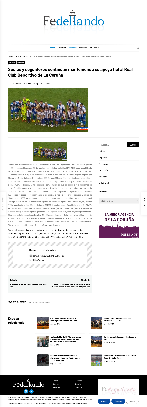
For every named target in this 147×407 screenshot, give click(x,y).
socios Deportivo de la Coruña (69, 237)
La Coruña (20, 63)
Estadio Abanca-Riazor (65, 233)
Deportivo (12, 233)
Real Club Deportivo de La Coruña (23, 237)
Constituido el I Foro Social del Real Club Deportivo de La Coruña (120, 356)
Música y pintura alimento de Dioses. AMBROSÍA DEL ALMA (118, 319)
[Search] (138, 48)
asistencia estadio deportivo (56, 230)
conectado (27, 302)
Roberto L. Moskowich (23, 83)
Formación (104, 164)
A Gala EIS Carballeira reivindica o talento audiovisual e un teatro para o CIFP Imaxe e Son (65, 357)
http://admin (38, 260)
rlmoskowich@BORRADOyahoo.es (48, 256)
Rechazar (118, 401)
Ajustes (84, 403)
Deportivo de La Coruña (28, 233)
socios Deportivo (47, 237)
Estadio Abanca (47, 233)
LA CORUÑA (52, 48)
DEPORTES (73, 48)
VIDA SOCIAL (94, 48)
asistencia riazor (77, 230)
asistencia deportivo (33, 230)
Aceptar (104, 401)
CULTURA (62, 48)
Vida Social (104, 183)
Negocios (103, 176)
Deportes (12, 63)
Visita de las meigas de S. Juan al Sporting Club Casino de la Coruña (63, 319)
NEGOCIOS (83, 48)
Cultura (102, 151)
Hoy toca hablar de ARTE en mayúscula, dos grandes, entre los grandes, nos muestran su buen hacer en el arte (66, 339)
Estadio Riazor (83, 233)
